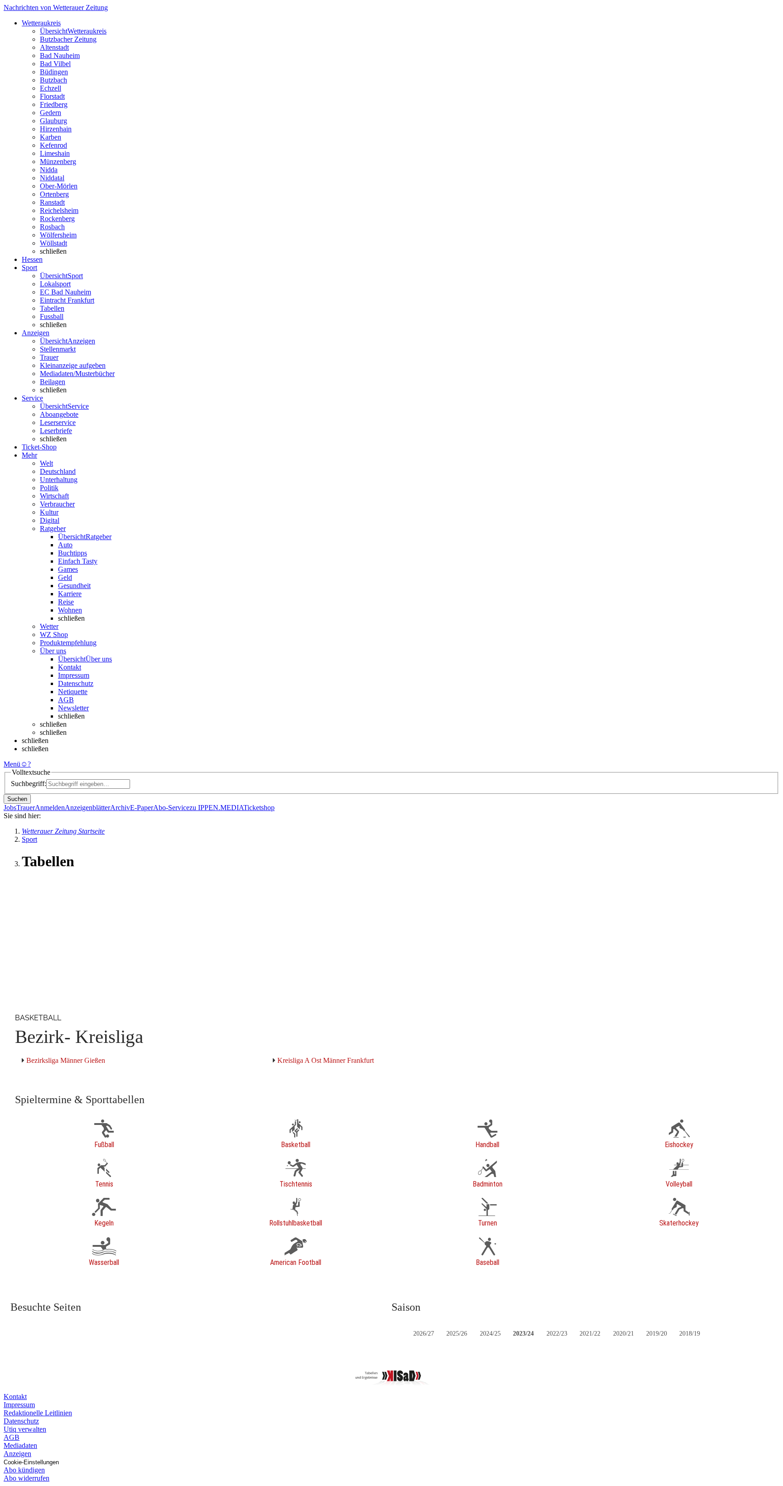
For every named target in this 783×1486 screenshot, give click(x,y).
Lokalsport (55, 284)
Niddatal (52, 178)
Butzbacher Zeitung (68, 39)
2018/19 (689, 1333)
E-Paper (141, 807)
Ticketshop (259, 807)
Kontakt (69, 667)
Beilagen (52, 382)
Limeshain (55, 153)
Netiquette (72, 691)
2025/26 (456, 1333)
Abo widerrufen (26, 1478)
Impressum (73, 675)
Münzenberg (58, 161)
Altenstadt (54, 47)
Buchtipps (72, 553)
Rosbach (52, 227)
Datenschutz (75, 683)
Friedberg (54, 104)
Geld (65, 577)
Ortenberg (54, 194)
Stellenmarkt (58, 349)
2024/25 (490, 1333)
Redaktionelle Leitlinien (38, 1413)
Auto (65, 545)
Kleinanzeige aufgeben (73, 365)
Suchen (17, 799)
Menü (12, 764)
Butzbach (53, 80)
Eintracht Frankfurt (67, 300)
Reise (66, 602)
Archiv (120, 807)
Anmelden (50, 807)
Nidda (49, 170)
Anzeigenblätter (87, 807)
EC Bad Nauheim (65, 292)
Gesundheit (74, 585)
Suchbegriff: (28, 783)
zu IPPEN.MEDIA (216, 807)
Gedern (50, 112)
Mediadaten (20, 1445)
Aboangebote (59, 414)
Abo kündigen (24, 1470)
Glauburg (53, 121)
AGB (66, 700)
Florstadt (52, 96)
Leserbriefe (56, 430)
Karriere (70, 594)
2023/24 (523, 1333)
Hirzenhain (56, 129)
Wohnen (70, 610)
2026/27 (423, 1333)
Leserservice (58, 422)
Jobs (10, 807)
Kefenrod (53, 145)
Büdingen (54, 72)
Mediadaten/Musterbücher (77, 373)
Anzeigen (17, 1453)
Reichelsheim (59, 210)
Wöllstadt (53, 243)
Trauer (49, 357)
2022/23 (556, 1333)
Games (68, 569)
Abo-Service (171, 807)
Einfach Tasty (77, 561)
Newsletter (73, 708)
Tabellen (52, 308)
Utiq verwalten (25, 1429)
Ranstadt (52, 202)
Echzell (50, 88)
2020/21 (623, 1333)
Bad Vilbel (55, 64)
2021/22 (590, 1333)
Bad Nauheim (60, 55)
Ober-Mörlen (58, 186)
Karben (50, 137)
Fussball (51, 316)
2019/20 (656, 1333)
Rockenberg (57, 218)
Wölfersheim (58, 235)
